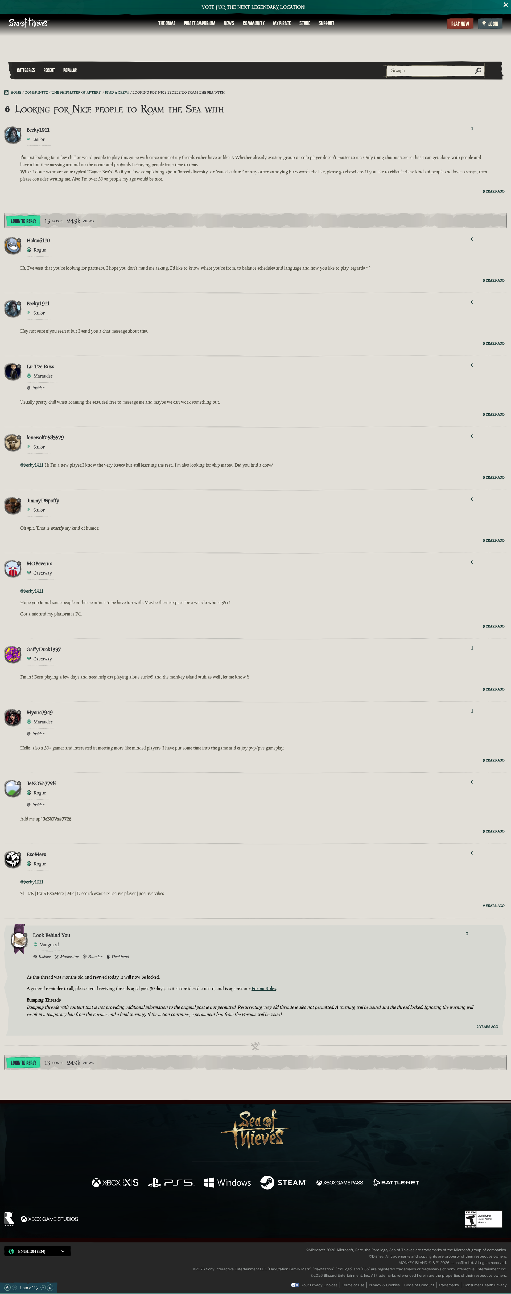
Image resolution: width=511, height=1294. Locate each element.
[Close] (506, 4)
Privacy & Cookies (384, 1285)
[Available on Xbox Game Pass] (340, 1183)
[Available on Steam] (283, 1183)
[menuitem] (167, 23)
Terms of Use (353, 1285)
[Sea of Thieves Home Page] (29, 23)
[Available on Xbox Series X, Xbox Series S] (115, 1183)
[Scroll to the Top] (7, 1287)
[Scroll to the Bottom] (50, 1287)
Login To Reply (23, 221)
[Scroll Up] (14, 1287)
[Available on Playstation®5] (171, 1183)
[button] (37, 1251)
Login (493, 24)
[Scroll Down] (43, 1287)
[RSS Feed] (7, 92)
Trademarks (449, 1285)
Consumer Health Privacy (485, 1285)
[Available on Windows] (227, 1183)
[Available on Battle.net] (396, 1183)
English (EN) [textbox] (31, 1251)
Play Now (460, 24)
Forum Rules (264, 988)
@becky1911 (31, 465)
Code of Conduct (419, 1285)
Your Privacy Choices (319, 1285)
